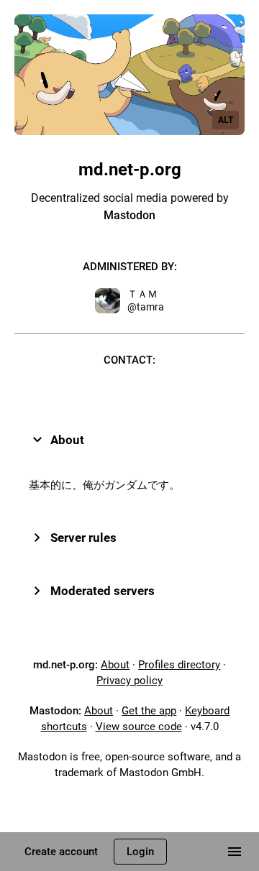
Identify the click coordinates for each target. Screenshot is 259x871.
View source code (139, 726)
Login (140, 851)
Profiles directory (179, 664)
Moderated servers (102, 591)
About (67, 440)
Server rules (83, 537)
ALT (225, 120)
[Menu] (234, 851)
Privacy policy (129, 680)
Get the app (149, 710)
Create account (61, 851)
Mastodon (129, 215)
